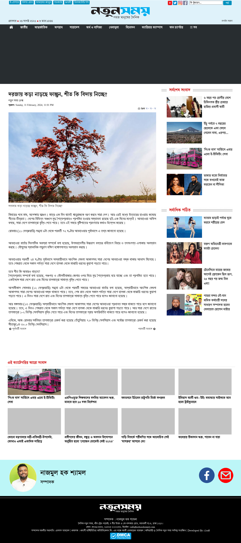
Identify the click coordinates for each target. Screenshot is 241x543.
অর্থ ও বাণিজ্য (94, 27)
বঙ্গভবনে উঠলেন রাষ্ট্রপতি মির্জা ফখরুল (143, 398)
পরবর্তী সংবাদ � (147, 329)
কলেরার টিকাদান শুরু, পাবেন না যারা (199, 437)
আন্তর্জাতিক (41, 27)
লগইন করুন (227, 21)
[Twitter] (175, 4)
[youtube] (170, 4)
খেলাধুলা (114, 27)
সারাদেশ (74, 27)
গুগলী (68, 2)
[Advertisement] (120, 57)
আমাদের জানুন (43, 2)
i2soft (207, 530)
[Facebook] (180, 4)
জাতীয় (24, 27)
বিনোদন (130, 27)
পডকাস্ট (58, 2)
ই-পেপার (14, 2)
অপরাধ (59, 27)
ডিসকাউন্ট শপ (81, 2)
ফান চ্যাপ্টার (176, 27)
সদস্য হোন (27, 2)
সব (194, 27)
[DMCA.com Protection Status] (120, 539)
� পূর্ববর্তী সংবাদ (17, 329)
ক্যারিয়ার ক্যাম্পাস (152, 27)
